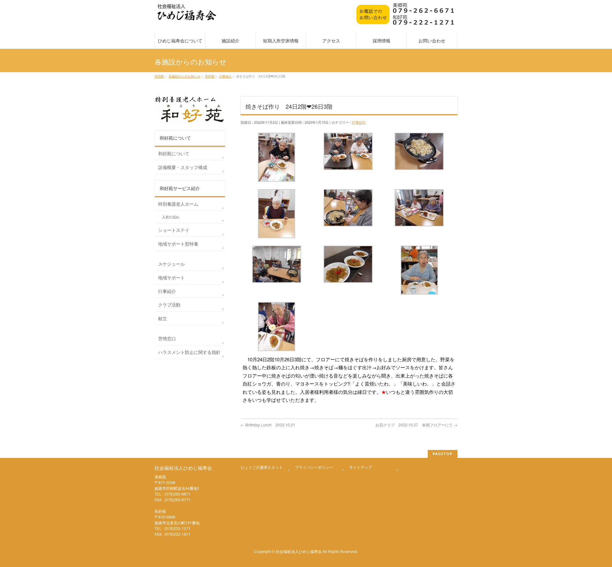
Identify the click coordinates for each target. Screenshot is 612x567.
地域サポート (171, 277)
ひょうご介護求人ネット (262, 467)
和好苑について (173, 153)
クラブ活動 (169, 304)
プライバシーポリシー (314, 467)
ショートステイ (173, 230)
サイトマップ (360, 467)
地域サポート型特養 (178, 243)
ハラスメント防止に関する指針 (189, 352)
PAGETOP (443, 454)
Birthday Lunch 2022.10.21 (268, 424)
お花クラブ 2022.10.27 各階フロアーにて (416, 424)
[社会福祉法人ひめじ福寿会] (187, 15)
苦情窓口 (167, 338)
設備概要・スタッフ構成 (182, 167)
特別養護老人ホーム (178, 204)
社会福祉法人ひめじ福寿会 (299, 551)
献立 (162, 318)
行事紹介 (359, 122)
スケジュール (171, 264)
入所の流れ (170, 217)
